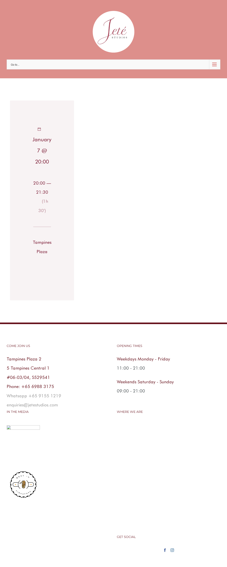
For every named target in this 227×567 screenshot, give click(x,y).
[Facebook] (165, 550)
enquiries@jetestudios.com (32, 405)
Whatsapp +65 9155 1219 (34, 395)
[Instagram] (172, 550)
